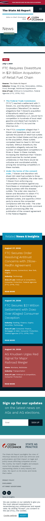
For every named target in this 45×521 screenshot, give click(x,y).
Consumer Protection (13, 282)
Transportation (19, 371)
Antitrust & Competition (23, 91)
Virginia (7, 273)
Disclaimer (6, 483)
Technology (17, 276)
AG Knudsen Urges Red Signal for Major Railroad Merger (21, 358)
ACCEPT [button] (23, 515)
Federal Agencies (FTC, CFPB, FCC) (19, 333)
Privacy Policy (8, 480)
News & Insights (8, 497)
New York (32, 270)
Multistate (23, 367)
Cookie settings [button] (10, 515)
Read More (10, 291)
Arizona (14, 270)
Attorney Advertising (11, 486)
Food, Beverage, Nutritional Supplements (19, 88)
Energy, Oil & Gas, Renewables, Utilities (26, 86)
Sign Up (35, 423)
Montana (14, 367)
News (6, 59)
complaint (21, 129)
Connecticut (23, 270)
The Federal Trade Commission (21, 101)
